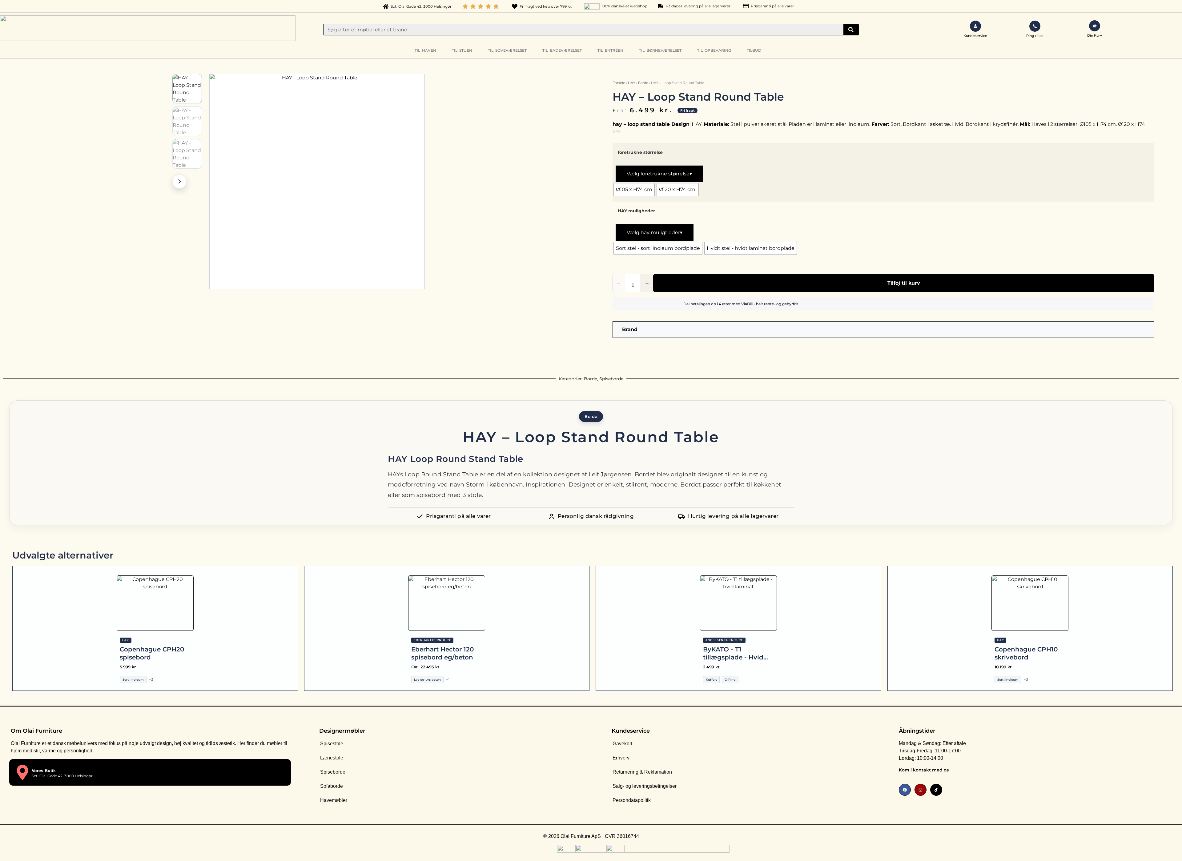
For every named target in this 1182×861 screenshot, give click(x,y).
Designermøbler (342, 730)
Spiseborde (611, 379)
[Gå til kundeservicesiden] (975, 26)
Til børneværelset (660, 50)
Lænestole (331, 757)
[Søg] (850, 29)
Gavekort (622, 743)
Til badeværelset (562, 50)
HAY (631, 83)
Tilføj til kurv (903, 283)
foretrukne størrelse (640, 152)
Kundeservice (631, 730)
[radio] (634, 189)
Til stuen (462, 50)
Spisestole (331, 743)
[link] (1020, 771)
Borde (643, 83)
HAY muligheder (636, 211)
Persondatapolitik (632, 800)
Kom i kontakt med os (924, 770)
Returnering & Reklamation (642, 772)
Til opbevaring (714, 50)
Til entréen (610, 50)
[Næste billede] (179, 181)
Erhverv (621, 757)
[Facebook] (905, 790)
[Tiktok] (936, 790)
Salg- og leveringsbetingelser (645, 786)
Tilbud (754, 50)
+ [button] (647, 283)
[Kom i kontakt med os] (1140, 771)
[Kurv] (1094, 25)
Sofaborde (331, 786)
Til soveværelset (507, 50)
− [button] (619, 283)
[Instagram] (921, 790)
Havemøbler (333, 800)
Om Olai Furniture (36, 730)
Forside (619, 83)
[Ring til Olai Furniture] (1035, 26)
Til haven (425, 50)
